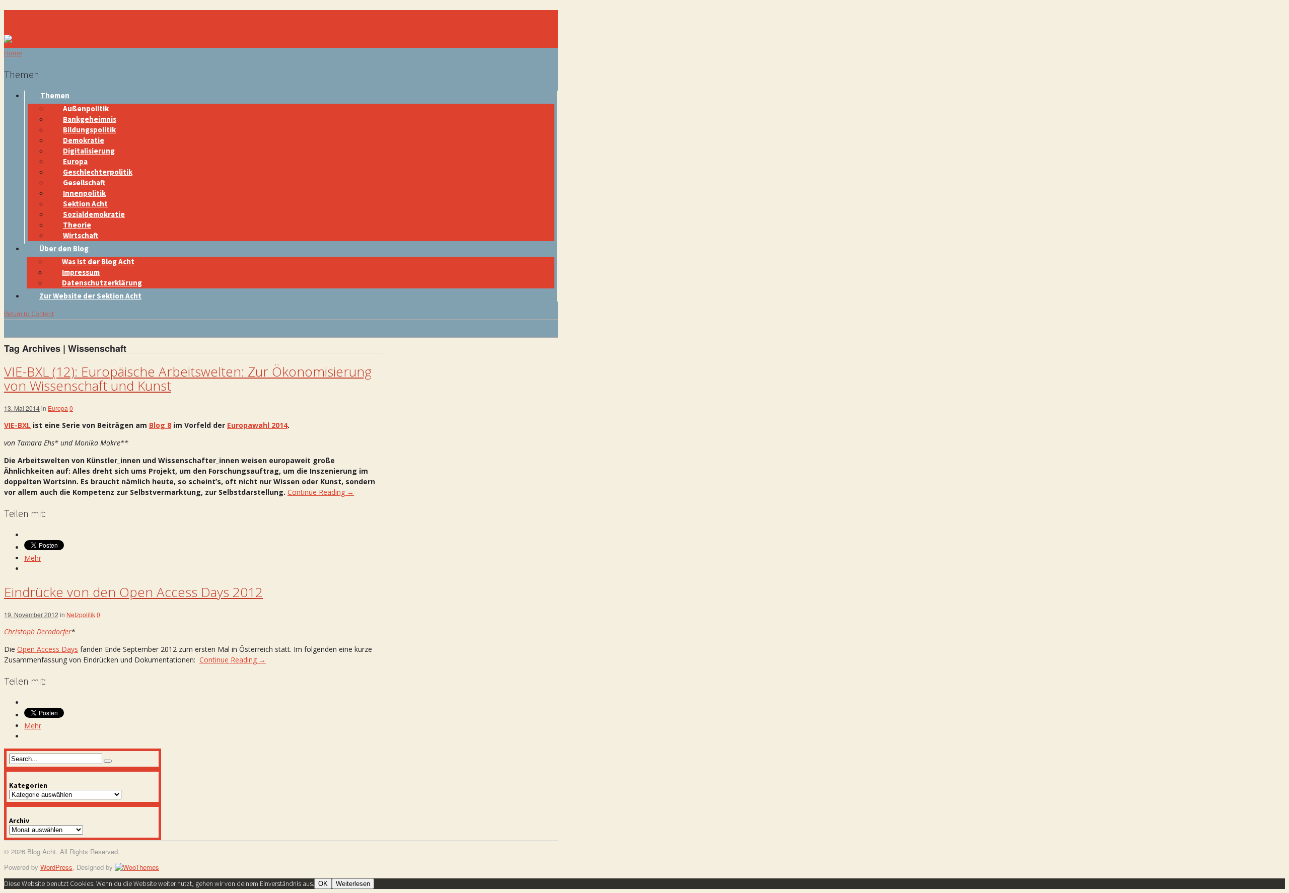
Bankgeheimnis (89, 119)
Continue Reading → (321, 492)
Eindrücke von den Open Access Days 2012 (133, 592)
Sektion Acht (85, 203)
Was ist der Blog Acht (98, 261)
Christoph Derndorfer (37, 631)
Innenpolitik (84, 193)
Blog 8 (160, 425)
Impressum (81, 272)
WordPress (56, 867)
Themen (54, 95)
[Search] (108, 761)
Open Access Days (47, 649)
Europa (75, 161)
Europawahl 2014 (257, 425)
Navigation (25, 16)
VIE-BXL (17, 425)
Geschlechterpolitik (97, 172)
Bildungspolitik (89, 129)
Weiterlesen (353, 883)
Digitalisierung (89, 151)
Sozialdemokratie (94, 214)
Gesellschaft (84, 182)
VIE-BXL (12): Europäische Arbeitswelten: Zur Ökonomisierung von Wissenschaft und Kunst (188, 378)
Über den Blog (64, 248)
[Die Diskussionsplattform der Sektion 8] (21, 39)
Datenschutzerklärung (102, 282)
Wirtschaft (80, 235)
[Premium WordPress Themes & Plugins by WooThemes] (137, 867)
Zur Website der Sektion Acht (90, 296)
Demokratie (83, 140)
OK (323, 883)
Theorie (77, 225)
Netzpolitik (80, 614)
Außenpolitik (86, 108)
